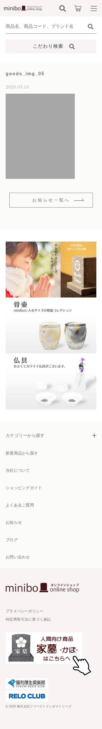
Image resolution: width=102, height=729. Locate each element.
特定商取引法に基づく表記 (28, 619)
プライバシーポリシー (24, 611)
